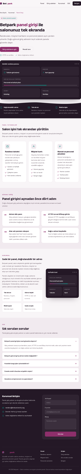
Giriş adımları (51, 3)
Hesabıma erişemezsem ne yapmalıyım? (18, 379)
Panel (42, 3)
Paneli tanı (27, 49)
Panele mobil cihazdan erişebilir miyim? (18, 371)
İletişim (76, 3)
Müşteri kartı (44, 457)
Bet (7, 3)
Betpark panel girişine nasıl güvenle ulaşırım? (20, 341)
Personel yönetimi (46, 461)
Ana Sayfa (3, 13)
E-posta (47, 408)
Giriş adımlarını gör (9, 49)
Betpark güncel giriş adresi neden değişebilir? (20, 356)
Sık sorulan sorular (67, 457)
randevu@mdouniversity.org (14, 408)
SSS (68, 3)
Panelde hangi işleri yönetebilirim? (16, 363)
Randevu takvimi (45, 454)
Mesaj (47, 417)
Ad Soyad (48, 398)
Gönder (60, 434)
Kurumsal (61, 3)
